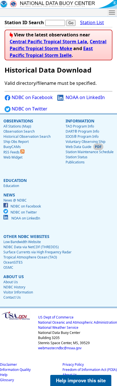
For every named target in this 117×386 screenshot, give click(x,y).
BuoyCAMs (12, 146)
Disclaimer (8, 364)
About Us (10, 282)
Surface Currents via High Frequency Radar (37, 252)
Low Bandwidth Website (22, 241)
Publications (75, 162)
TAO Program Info (80, 126)
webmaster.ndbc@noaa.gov (60, 348)
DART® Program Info (82, 131)
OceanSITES (13, 262)
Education (11, 185)
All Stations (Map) (17, 126)
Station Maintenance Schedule (90, 151)
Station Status (76, 157)
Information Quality (15, 369)
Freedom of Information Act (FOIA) (89, 369)
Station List (92, 22)
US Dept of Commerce (56, 317)
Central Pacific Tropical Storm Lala (48, 41)
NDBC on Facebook (32, 97)
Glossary (7, 379)
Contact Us (12, 297)
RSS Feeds (11, 152)
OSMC (8, 267)
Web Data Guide (78, 146)
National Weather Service (58, 327)
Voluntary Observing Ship (85, 141)
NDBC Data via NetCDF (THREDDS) (31, 247)
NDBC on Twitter (29, 109)
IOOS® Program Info (82, 136)
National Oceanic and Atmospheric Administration (77, 322)
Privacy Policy (73, 364)
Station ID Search (24, 22)
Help (3, 374)
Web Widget (12, 157)
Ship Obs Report (16, 141)
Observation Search (19, 131)
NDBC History (14, 287)
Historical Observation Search (27, 136)
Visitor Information (18, 292)
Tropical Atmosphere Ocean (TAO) (30, 257)
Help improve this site (81, 380)
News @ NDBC (15, 200)
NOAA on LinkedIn (84, 97)
